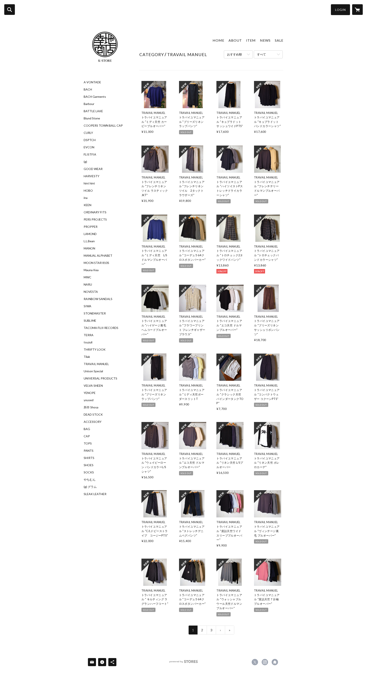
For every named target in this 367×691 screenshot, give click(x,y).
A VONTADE (92, 82)
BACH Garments (95, 96)
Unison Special (93, 371)
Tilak (87, 356)
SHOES (88, 465)
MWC (87, 277)
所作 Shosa (91, 407)
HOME (218, 40)
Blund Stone (92, 118)
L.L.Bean (89, 241)
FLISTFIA (90, 154)
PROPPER (90, 226)
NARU (88, 284)
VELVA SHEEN (93, 385)
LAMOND (90, 233)
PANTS (88, 450)
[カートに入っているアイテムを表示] (357, 9)
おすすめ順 (234, 54)
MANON (89, 248)
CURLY (88, 132)
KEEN (87, 205)
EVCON (89, 147)
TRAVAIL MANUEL (96, 363)
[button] (340, 9)
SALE (279, 40)
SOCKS (89, 472)
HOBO (88, 190)
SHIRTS (89, 457)
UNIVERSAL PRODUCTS (100, 378)
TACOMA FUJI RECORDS (101, 327)
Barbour (89, 103)
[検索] (9, 9)
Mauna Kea (91, 270)
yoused (88, 400)
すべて (261, 54)
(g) (85, 161)
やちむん (90, 479)
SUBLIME (90, 320)
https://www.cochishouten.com (275, 662)
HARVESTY (91, 176)
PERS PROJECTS (95, 219)
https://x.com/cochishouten (255, 662)
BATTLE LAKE (93, 111)
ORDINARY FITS (95, 212)
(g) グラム (90, 486)
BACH (88, 89)
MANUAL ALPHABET (98, 255)
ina (86, 197)
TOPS (88, 443)
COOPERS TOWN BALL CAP (103, 125)
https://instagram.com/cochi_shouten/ (265, 662)
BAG (87, 429)
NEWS (265, 40)
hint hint (89, 183)
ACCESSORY (93, 421)
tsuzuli (88, 342)
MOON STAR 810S (96, 262)
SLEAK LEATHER (95, 494)
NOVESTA (91, 291)
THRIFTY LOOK (95, 349)
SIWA (87, 306)
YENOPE (90, 392)
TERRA (88, 335)
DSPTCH (90, 140)
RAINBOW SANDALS (98, 298)
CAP (87, 436)
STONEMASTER (95, 313)
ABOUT (235, 40)
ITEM (251, 40)
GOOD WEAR (93, 168)
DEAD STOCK (93, 414)
